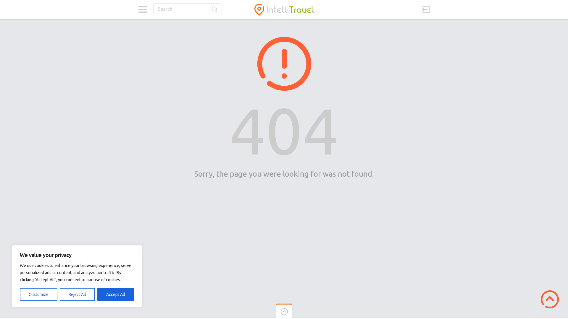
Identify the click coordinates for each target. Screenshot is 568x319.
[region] (77, 276)
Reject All (77, 294)
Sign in (426, 9)
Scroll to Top (549, 299)
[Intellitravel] (284, 9)
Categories (142, 9)
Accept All (115, 294)
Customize (39, 294)
